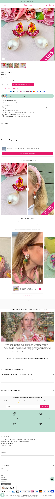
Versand (14, 75)
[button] (2, 5)
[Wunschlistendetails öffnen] (47, 5)
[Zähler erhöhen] (8, 84)
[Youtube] (9, 491)
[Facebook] (2, 491)
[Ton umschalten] (40, 281)
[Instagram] (5, 491)
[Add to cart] (40, 289)
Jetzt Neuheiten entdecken (27, 1)
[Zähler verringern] (2, 84)
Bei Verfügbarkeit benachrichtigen (22, 84)
